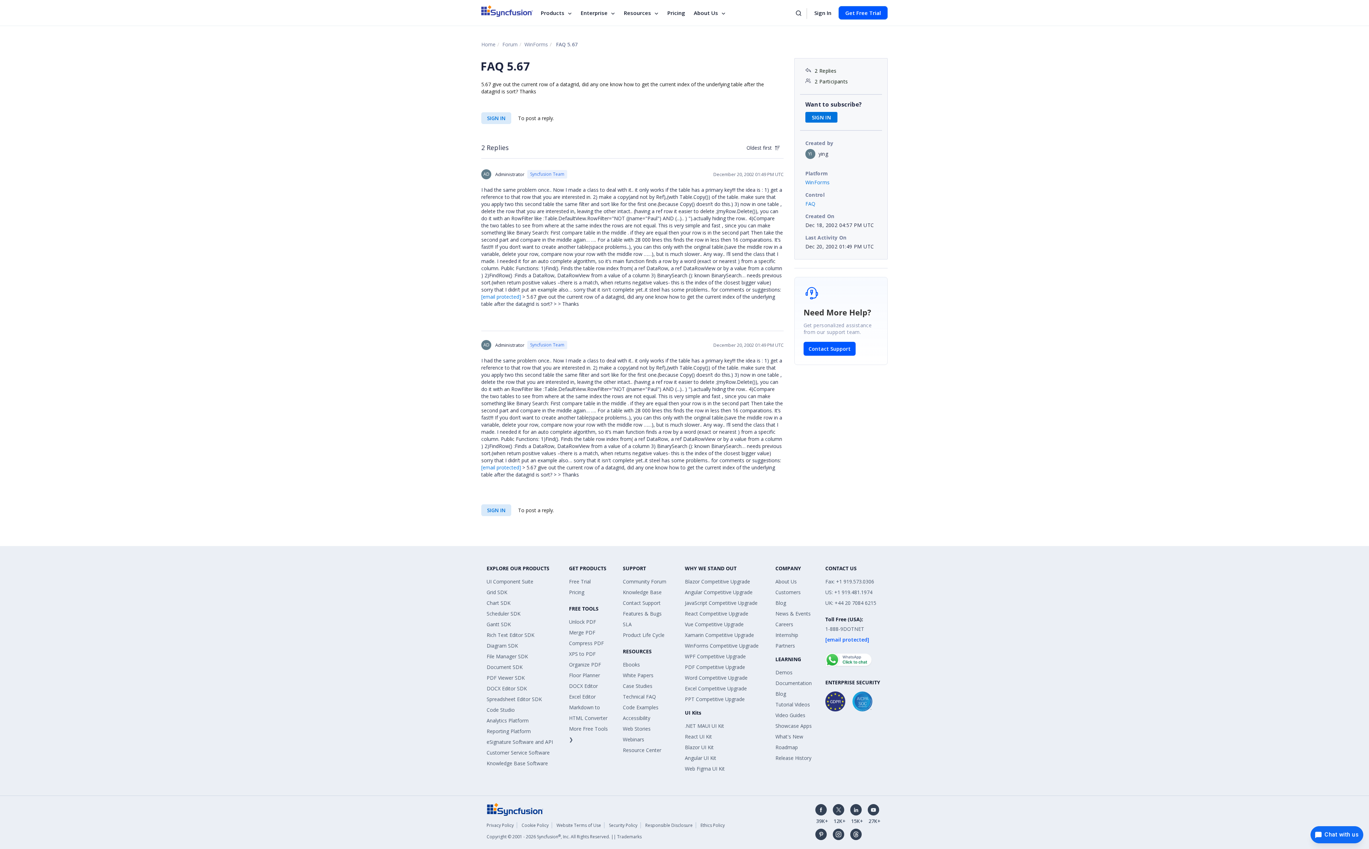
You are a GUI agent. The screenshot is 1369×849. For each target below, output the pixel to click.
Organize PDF (585, 664)
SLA (627, 624)
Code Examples (640, 707)
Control (815, 194)
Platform (816, 173)
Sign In (822, 12)
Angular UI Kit (700, 758)
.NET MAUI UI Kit (704, 725)
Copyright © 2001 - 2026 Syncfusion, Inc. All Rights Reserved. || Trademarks (564, 837)
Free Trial (580, 581)
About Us (706, 12)
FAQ (810, 203)
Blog (780, 603)
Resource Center (642, 750)
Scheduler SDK (504, 613)
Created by (819, 143)
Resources (637, 12)
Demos (784, 672)
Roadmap (786, 747)
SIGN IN (496, 118)
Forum (510, 44)
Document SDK (505, 667)
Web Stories (637, 728)
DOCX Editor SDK (507, 688)
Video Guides (790, 715)
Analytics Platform (508, 720)
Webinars (633, 739)
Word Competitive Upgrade (716, 677)
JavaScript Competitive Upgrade (721, 603)
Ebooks (631, 664)
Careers (784, 624)
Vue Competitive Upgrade (714, 624)
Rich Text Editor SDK (510, 635)
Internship (786, 635)
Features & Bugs (642, 613)
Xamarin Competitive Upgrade (719, 635)
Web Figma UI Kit (705, 768)
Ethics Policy (713, 825)
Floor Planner (584, 675)
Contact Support (830, 348)
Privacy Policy (500, 825)
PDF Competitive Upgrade (715, 667)
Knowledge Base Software (517, 763)
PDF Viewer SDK (506, 677)
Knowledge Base (642, 592)
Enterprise (594, 12)
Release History (793, 758)
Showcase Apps (793, 725)
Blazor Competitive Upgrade (717, 581)
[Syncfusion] (515, 809)
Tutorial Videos (792, 704)
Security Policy (623, 825)
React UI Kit (698, 736)
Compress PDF (586, 643)
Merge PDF (582, 632)
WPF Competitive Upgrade (715, 656)
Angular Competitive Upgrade (719, 592)
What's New (789, 736)
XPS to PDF (582, 653)
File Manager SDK (507, 656)
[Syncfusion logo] (507, 11)
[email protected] (501, 296)
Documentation (793, 683)
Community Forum (644, 581)
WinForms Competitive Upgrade (722, 645)
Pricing (676, 12)
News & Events (793, 613)
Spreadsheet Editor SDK (514, 699)
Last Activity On (826, 237)
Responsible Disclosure (669, 825)
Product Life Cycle (644, 635)
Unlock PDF (582, 621)
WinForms (536, 44)
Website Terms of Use (579, 825)
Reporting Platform (509, 731)
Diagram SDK (502, 645)
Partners (785, 645)
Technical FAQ (639, 696)
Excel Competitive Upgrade (716, 688)
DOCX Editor (583, 686)
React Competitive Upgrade (716, 613)
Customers (788, 592)
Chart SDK (499, 603)
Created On (820, 216)
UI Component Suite (510, 581)
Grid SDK (497, 592)
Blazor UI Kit (699, 747)
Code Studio (501, 709)
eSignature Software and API (520, 742)
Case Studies (637, 686)
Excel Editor (582, 696)
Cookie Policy (535, 825)
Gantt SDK (499, 624)
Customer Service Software (518, 752)
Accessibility (636, 718)
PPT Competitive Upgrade (715, 699)
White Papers (638, 675)
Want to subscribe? (833, 104)
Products (552, 12)
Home (488, 44)
